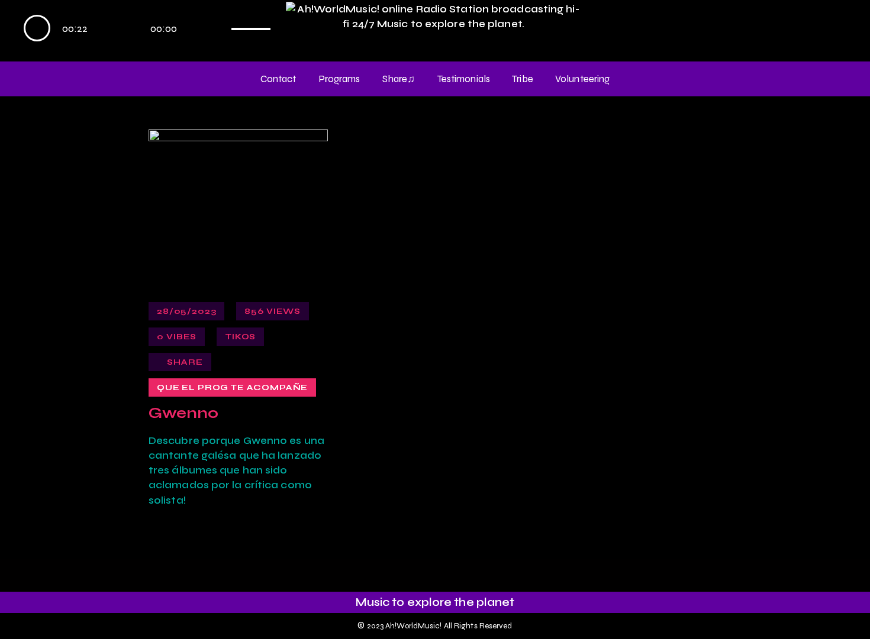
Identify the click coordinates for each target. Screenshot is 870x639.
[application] (152, 29)
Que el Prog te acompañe (232, 387)
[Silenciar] (218, 28)
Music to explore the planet (435, 602)
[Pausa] (37, 28)
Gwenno (184, 413)
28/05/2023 (186, 311)
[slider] (255, 25)
